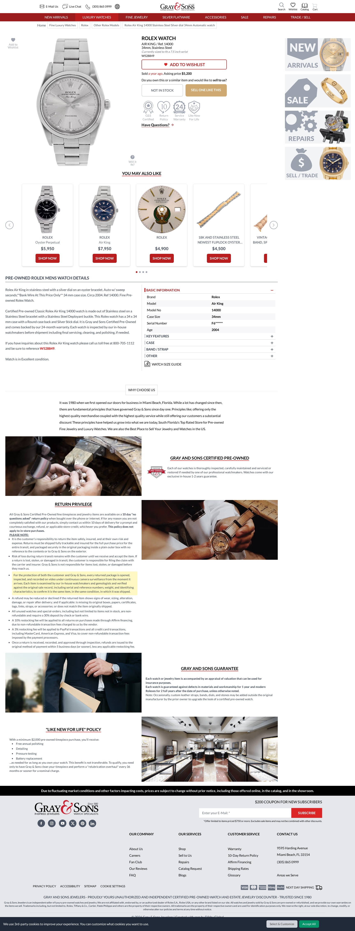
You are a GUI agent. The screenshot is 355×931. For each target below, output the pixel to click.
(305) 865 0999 (288, 868)
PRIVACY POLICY (44, 893)
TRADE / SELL (300, 17)
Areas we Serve (288, 881)
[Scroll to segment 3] (143, 272)
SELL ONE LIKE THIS (208, 89)
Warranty (235, 855)
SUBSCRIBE (307, 819)
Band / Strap (157, 349)
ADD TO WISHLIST (189, 64)
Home (41, 25)
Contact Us (287, 840)
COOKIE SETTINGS (111, 893)
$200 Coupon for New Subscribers (288, 808)
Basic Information (163, 290)
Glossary (234, 881)
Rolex (84, 25)
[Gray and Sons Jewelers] (177, 6)
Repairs (269, 17)
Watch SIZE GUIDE (167, 364)
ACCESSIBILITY (69, 893)
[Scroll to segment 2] (140, 272)
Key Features (157, 336)
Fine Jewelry (137, 17)
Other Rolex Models (106, 25)
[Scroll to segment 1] (136, 272)
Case (150, 342)
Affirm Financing (240, 868)
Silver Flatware (176, 17)
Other (151, 355)
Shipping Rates (238, 875)
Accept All (309, 924)
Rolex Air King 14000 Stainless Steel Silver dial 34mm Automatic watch (169, 25)
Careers (134, 862)
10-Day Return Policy (243, 862)
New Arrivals (56, 17)
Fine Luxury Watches (62, 25)
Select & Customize (282, 924)
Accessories (215, 17)
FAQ (132, 881)
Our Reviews (138, 875)
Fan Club (135, 868)
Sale (244, 17)
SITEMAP (89, 893)
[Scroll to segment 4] (146, 272)
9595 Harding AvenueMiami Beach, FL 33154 (294, 857)
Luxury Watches (96, 17)
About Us (136, 855)
